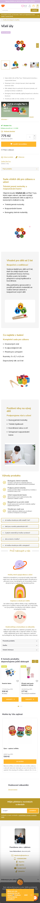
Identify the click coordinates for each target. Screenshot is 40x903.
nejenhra (21, 865)
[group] (20, 745)
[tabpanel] (10, 684)
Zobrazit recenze (12, 789)
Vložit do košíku (20, 144)
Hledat (34, 10)
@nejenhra (21, 871)
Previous (33, 661)
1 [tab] (18, 706)
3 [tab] (21, 706)
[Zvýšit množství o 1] (34, 136)
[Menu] (37, 5)
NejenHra (21, 862)
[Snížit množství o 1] (34, 138)
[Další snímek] (37, 45)
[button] (35, 898)
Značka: (6, 161)
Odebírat (32, 811)
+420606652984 (21, 858)
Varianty (9, 699)
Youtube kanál (21, 868)
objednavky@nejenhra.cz (21, 855)
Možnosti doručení (9, 131)
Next (36, 661)
